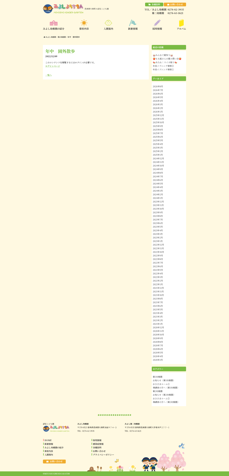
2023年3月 (158, 233)
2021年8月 (158, 298)
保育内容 (49, 451)
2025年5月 (158, 140)
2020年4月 (158, 356)
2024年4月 (158, 187)
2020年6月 (158, 349)
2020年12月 (158, 327)
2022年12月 (158, 244)
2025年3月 (158, 147)
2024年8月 (158, 172)
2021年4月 (158, 313)
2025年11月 (158, 118)
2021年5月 (158, 309)
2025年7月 (158, 133)
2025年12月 (158, 115)
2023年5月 (158, 226)
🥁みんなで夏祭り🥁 (163, 55)
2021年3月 (158, 316)
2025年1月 (158, 154)
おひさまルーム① (161, 384)
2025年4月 (158, 144)
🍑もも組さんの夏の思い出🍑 (167, 58)
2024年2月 (158, 194)
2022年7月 (158, 262)
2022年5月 (158, 269)
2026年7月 (158, 90)
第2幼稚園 (157, 391)
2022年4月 (158, 273)
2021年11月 (158, 291)
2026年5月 (158, 97)
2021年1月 (158, 323)
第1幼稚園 (157, 376)
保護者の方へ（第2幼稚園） (166, 402)
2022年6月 (158, 266)
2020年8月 (158, 341)
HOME (48, 440)
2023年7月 (158, 219)
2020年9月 (158, 338)
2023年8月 (158, 216)
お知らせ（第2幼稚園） (164, 394)
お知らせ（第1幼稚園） (164, 380)
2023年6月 (158, 223)
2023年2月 (158, 237)
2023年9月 (158, 212)
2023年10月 (158, 208)
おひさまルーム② (161, 398)
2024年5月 (158, 183)
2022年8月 (158, 259)
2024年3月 (158, 190)
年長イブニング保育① (163, 69)
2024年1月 (158, 198)
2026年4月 (158, 100)
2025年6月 (158, 136)
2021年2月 (158, 320)
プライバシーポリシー (103, 454)
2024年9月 (158, 169)
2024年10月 (158, 165)
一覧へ (48, 75)
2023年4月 (158, 230)
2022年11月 (158, 248)
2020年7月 (158, 345)
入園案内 (49, 454)
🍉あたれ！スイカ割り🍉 (165, 62)
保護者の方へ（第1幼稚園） (166, 387)
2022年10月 (158, 251)
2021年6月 (158, 305)
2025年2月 (158, 151)
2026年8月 (158, 86)
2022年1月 (158, 284)
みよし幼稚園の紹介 (54, 447)
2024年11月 (158, 162)
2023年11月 (158, 205)
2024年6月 (158, 180)
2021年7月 (158, 302)
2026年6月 (158, 93)
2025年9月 (158, 126)
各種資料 (156, 4)
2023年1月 (158, 241)
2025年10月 (158, 122)
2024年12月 (158, 158)
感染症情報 (98, 443)
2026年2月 (158, 108)
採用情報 (97, 440)
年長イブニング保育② (163, 65)
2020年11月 (158, 331)
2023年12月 (158, 201)
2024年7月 (158, 176)
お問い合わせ (176, 4)
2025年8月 (158, 129)
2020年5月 (158, 352)
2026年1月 (158, 111)
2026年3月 (158, 104)
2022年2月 (158, 280)
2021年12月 (158, 287)
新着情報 (49, 443)
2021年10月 (158, 295)
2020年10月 (158, 334)
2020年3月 (158, 359)
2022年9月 (158, 255)
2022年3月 (158, 277)
